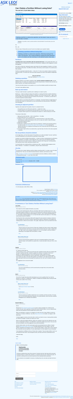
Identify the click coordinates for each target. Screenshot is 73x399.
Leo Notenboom (19, 198)
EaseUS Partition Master (26, 286)
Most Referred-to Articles (19, 382)
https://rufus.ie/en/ (39, 313)
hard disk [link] (38, 99)
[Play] (19, 159)
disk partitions (55, 192)
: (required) (65, 25)
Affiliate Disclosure (48, 386)
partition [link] (18, 61)
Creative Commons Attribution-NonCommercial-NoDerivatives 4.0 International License (54, 396)
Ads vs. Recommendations (49, 384)
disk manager (49, 192)
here (59, 32)
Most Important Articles (19, 384)
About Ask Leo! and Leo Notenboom (51, 381)
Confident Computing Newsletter (35, 382)
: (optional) (63, 23)
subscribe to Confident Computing (25, 153)
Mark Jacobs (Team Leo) (23, 236)
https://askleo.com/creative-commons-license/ (61, 397)
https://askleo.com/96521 (53, 191)
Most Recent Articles (18, 385)
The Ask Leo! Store (33, 384)
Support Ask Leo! (66, 38)
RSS (21, 162)
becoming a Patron (41, 76)
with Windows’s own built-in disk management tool (36, 125)
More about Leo (44, 200)
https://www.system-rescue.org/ (26, 326)
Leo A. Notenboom (19, 12)
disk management (43, 192)
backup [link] (20, 102)
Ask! (15, 381)
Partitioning (56, 189)
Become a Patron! (33, 381)
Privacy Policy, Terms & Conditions (51, 385)
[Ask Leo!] (9, 3)
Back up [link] (19, 116)
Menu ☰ (70, 3)
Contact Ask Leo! (48, 382)
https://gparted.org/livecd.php (28, 307)
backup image (36, 192)
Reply (17, 222)
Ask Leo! (40, 199)
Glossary (16, 386)
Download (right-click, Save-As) (22, 160)
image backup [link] (53, 99)
